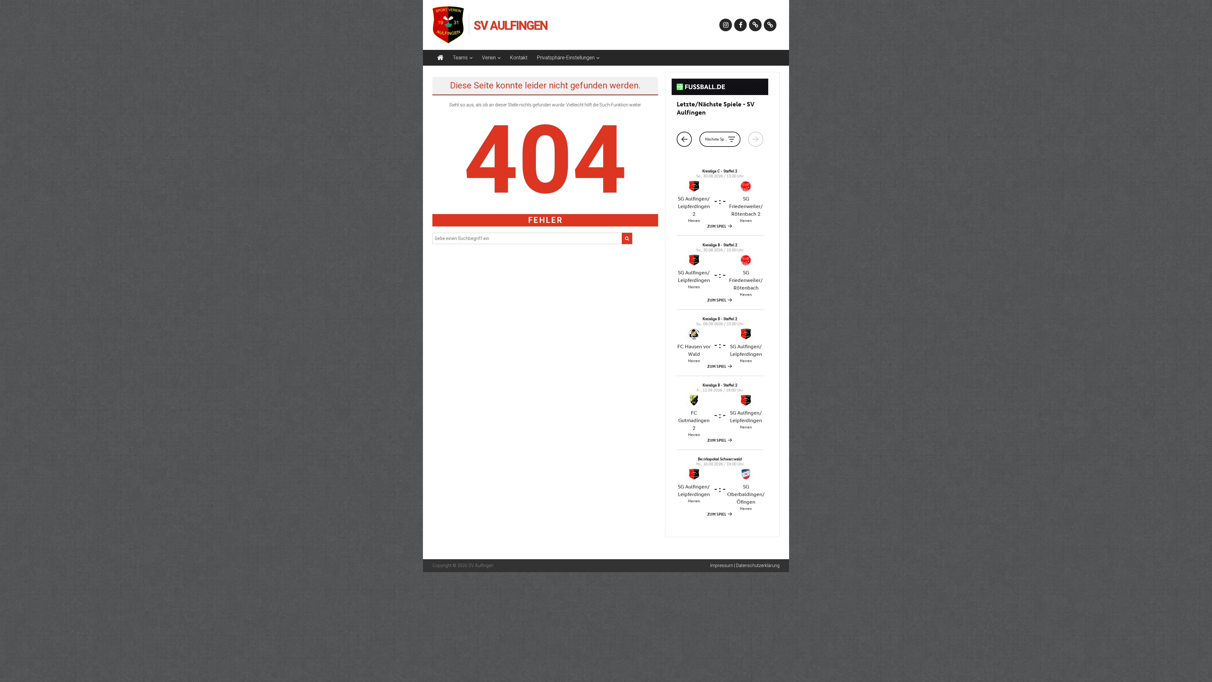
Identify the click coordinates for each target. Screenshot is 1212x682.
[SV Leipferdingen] (755, 25)
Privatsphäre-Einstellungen (566, 58)
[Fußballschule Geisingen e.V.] (770, 25)
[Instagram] (725, 25)
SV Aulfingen (510, 26)
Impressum (721, 565)
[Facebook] (740, 25)
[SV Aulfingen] (440, 58)
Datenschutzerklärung (758, 565)
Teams (460, 58)
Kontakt (518, 58)
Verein (489, 58)
